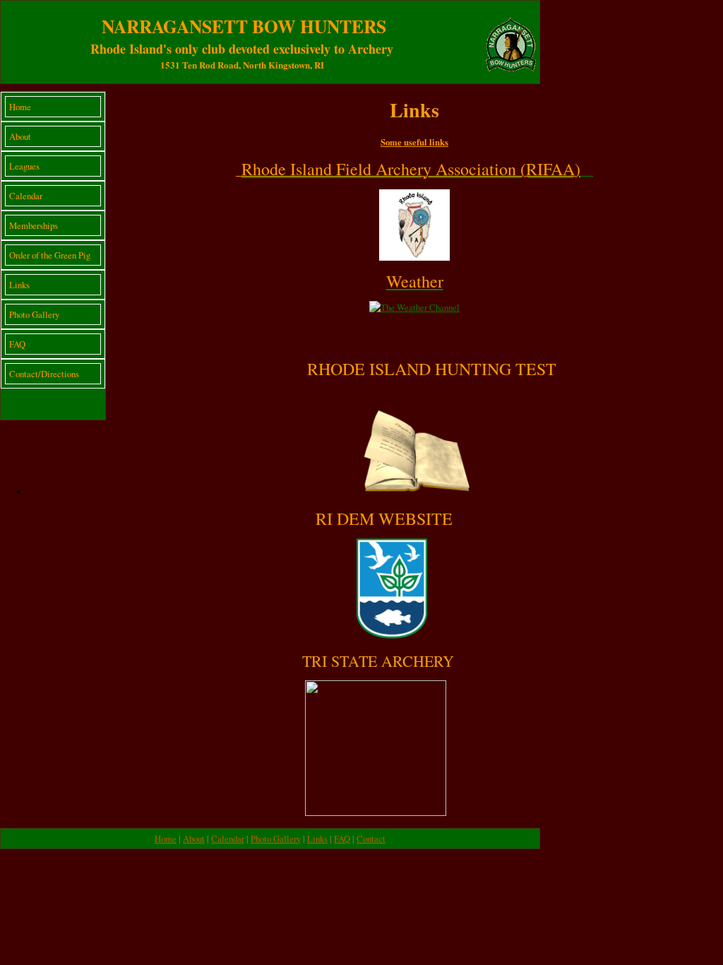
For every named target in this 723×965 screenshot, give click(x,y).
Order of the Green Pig (49, 255)
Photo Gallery (34, 314)
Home (20, 106)
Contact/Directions (44, 373)
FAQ (17, 344)
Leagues (24, 166)
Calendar (25, 195)
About (20, 136)
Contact (371, 838)
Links (19, 284)
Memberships (33, 225)
